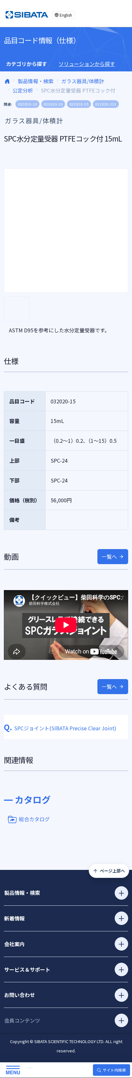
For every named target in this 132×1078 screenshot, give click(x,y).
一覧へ (109, 556)
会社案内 (14, 944)
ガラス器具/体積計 (82, 81)
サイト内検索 (114, 1070)
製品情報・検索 (36, 81)
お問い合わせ (19, 995)
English (66, 15)
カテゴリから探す (26, 64)
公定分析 (22, 90)
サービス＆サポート (27, 969)
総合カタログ (34, 819)
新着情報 (14, 918)
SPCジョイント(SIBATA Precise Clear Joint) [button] (60, 728)
